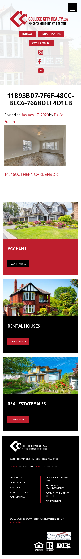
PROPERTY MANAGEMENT (55, 487)
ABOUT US (16, 477)
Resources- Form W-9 (57, 479)
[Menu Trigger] (72, 7)
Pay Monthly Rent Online (57, 495)
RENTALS (27, 33)
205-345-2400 (26, 466)
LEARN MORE (18, 341)
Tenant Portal (51, 33)
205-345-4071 (49, 466)
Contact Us (17, 482)
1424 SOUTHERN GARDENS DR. (31, 174)
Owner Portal (41, 43)
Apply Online (54, 500)
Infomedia (15, 522)
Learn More (18, 263)
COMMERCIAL (18, 497)
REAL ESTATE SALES (20, 492)
